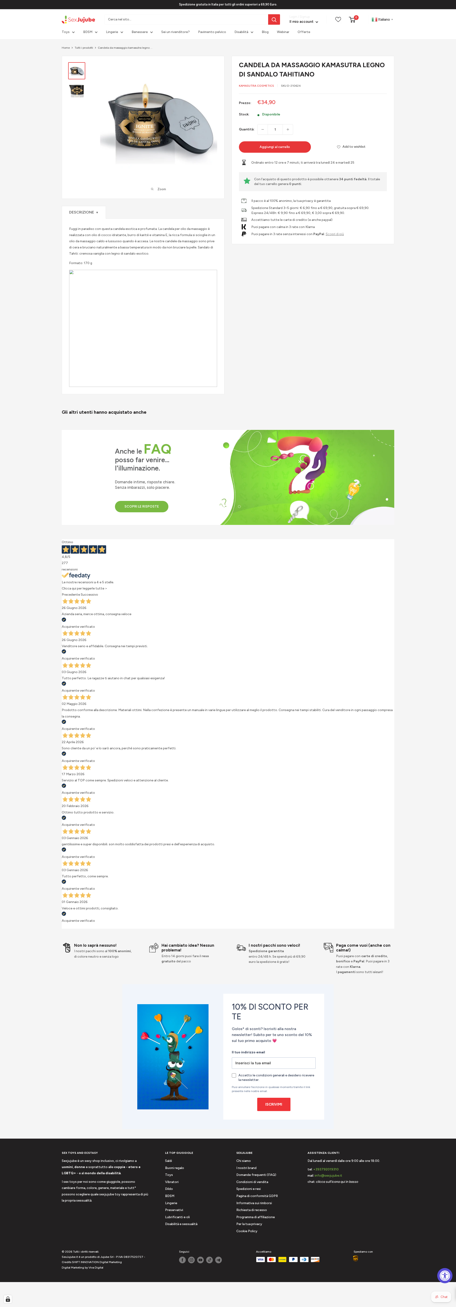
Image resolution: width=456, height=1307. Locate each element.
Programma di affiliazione (255, 1217)
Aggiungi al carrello (275, 147)
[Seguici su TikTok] (209, 1260)
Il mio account (302, 22)
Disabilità (241, 32)
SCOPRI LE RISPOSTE (141, 506)
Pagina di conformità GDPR (257, 1196)
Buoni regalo (174, 1168)
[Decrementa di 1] (263, 129)
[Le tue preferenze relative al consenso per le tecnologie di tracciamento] (8, 1299)
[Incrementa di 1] (288, 129)
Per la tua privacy (249, 1224)
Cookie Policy (246, 1231)
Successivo (89, 595)
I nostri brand (246, 1168)
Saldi (168, 1161)
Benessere (140, 32)
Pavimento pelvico (212, 32)
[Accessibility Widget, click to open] (444, 1275)
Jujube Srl (107, 1257)
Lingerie (112, 32)
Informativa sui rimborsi (254, 1203)
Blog (265, 32)
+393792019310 (326, 1169)
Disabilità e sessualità (181, 1224)
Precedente (71, 595)
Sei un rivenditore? (175, 32)
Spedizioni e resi (248, 1189)
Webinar (283, 32)
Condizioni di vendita (252, 1182)
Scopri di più (335, 234)
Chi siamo (243, 1161)
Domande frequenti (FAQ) (256, 1175)
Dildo (169, 1189)
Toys (66, 32)
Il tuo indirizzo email (248, 1052)
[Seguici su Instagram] (191, 1260)
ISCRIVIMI (273, 1104)
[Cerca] (274, 19)
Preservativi (174, 1210)
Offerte (304, 32)
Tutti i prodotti (84, 47)
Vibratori (172, 1182)
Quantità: (247, 129)
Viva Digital (96, 1267)
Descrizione (84, 212)
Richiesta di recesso (251, 1210)
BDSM (87, 32)
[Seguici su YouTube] (200, 1260)
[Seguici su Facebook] (182, 1260)
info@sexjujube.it (328, 1176)
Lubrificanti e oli (177, 1217)
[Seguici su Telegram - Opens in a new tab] (218, 1260)
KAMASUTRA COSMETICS (256, 85)
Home (66, 47)
